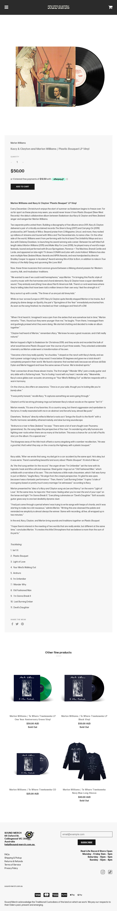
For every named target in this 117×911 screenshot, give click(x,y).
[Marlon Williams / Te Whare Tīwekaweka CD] (32, 762)
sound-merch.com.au (14, 886)
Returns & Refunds (14, 861)
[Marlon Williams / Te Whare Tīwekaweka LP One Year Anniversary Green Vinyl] (32, 689)
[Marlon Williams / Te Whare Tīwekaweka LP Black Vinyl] (84, 689)
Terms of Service (13, 864)
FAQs (7, 854)
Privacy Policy (11, 868)
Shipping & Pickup (13, 858)
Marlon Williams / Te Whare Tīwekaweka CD (32, 789)
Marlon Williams (18, 143)
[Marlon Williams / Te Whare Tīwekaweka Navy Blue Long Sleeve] (84, 762)
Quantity (15, 157)
